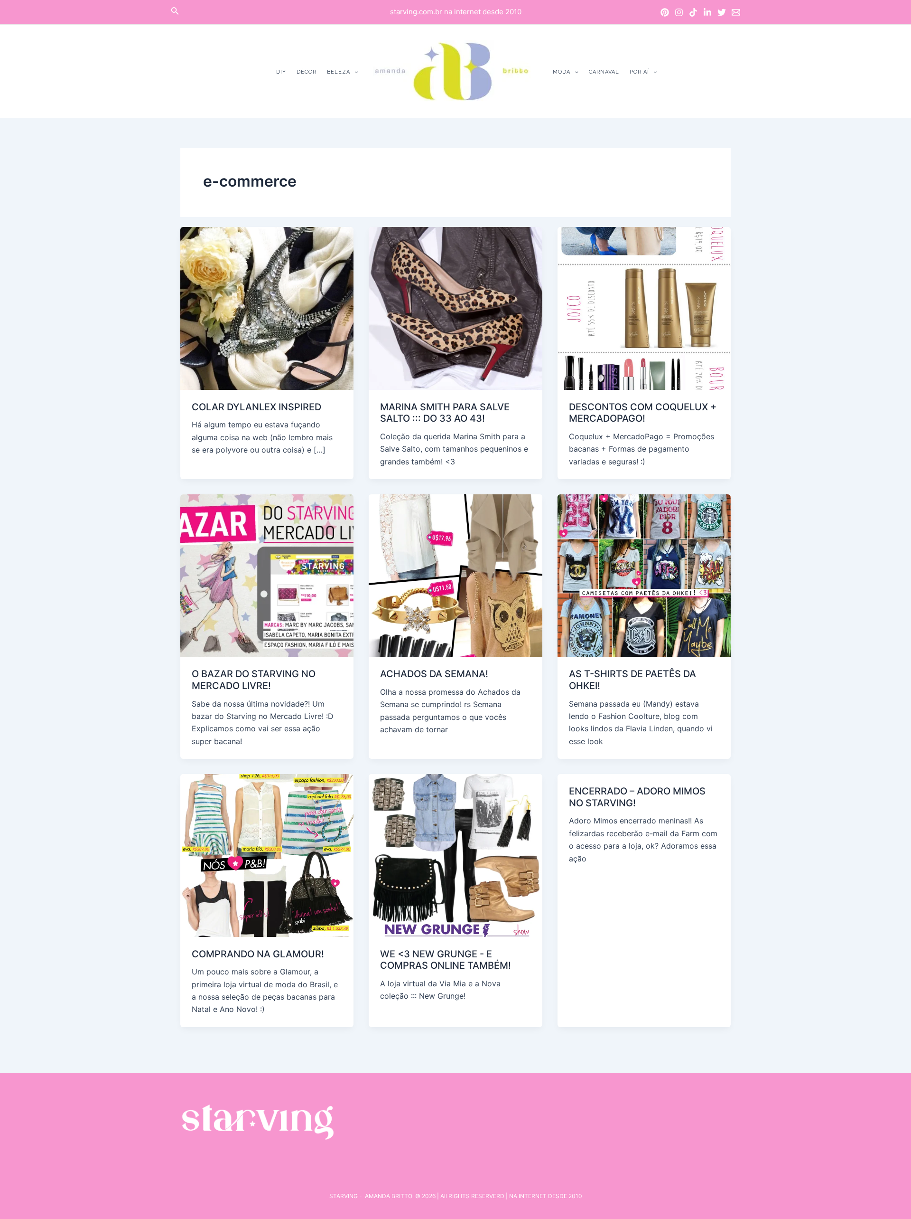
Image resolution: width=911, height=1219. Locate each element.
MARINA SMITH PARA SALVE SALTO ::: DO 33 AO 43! (445, 413)
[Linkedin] (707, 12)
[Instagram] (679, 12)
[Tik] (693, 12)
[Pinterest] (664, 12)
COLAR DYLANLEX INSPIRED (256, 407)
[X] (721, 12)
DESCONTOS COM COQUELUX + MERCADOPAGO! (642, 413)
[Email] (736, 12)
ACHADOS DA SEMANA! (434, 674)
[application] (354, 72)
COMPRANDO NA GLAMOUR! (258, 954)
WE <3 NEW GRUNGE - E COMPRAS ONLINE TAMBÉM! (445, 960)
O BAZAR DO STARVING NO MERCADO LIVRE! (254, 679)
